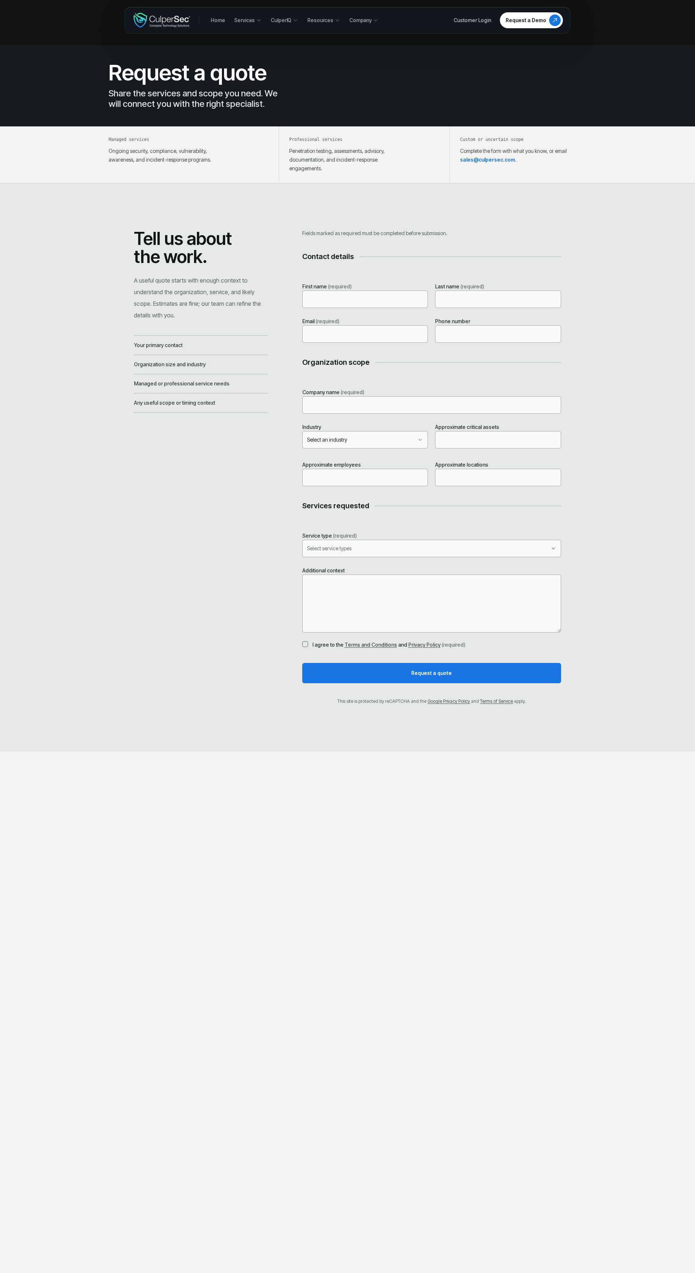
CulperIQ (281, 20)
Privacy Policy (424, 645)
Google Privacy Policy (448, 701)
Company (360, 20)
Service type (329, 536)
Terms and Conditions (371, 645)
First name (327, 286)
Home (218, 20)
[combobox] (365, 439)
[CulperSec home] (161, 20)
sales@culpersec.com (487, 159)
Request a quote (431, 673)
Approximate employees (331, 465)
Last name (459, 286)
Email (321, 321)
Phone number (452, 321)
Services (244, 20)
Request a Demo (526, 20)
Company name (333, 392)
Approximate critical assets (467, 427)
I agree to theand (389, 645)
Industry (311, 427)
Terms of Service (496, 701)
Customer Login (472, 20)
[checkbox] (305, 644)
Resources (320, 20)
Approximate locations (461, 465)
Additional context (323, 570)
